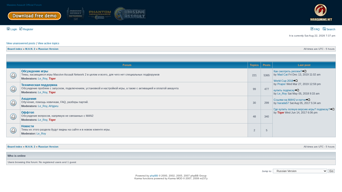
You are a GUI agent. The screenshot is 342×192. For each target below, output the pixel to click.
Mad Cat (282, 74)
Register (27, 29)
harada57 (283, 103)
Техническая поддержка (39, 85)
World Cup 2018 (283, 80)
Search (330, 29)
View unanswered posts (20, 43)
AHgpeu (53, 106)
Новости (27, 126)
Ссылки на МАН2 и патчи (290, 99)
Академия (28, 98)
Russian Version (48, 49)
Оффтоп (27, 112)
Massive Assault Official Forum (24, 5)
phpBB (154, 175)
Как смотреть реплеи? (288, 71)
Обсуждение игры (34, 71)
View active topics (48, 43)
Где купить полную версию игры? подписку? (302, 109)
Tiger (52, 78)
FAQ (316, 29)
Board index (15, 49)
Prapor (281, 84)
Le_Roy (42, 78)
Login (13, 29)
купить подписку (284, 90)
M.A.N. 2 (30, 49)
